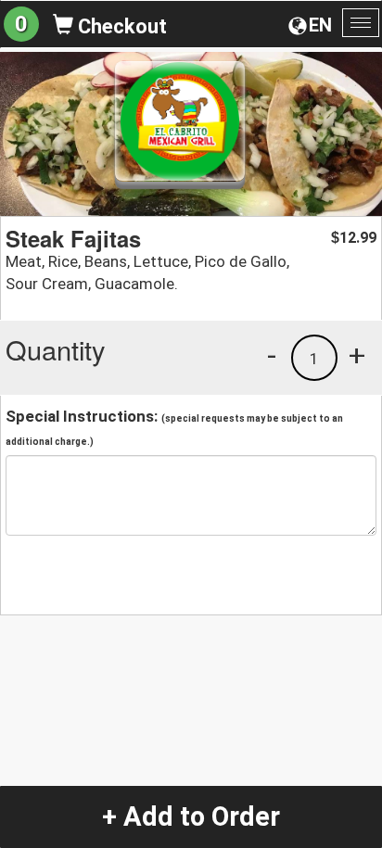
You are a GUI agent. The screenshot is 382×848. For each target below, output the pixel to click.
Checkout (120, 26)
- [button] (271, 355)
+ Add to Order (191, 816)
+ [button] (357, 355)
